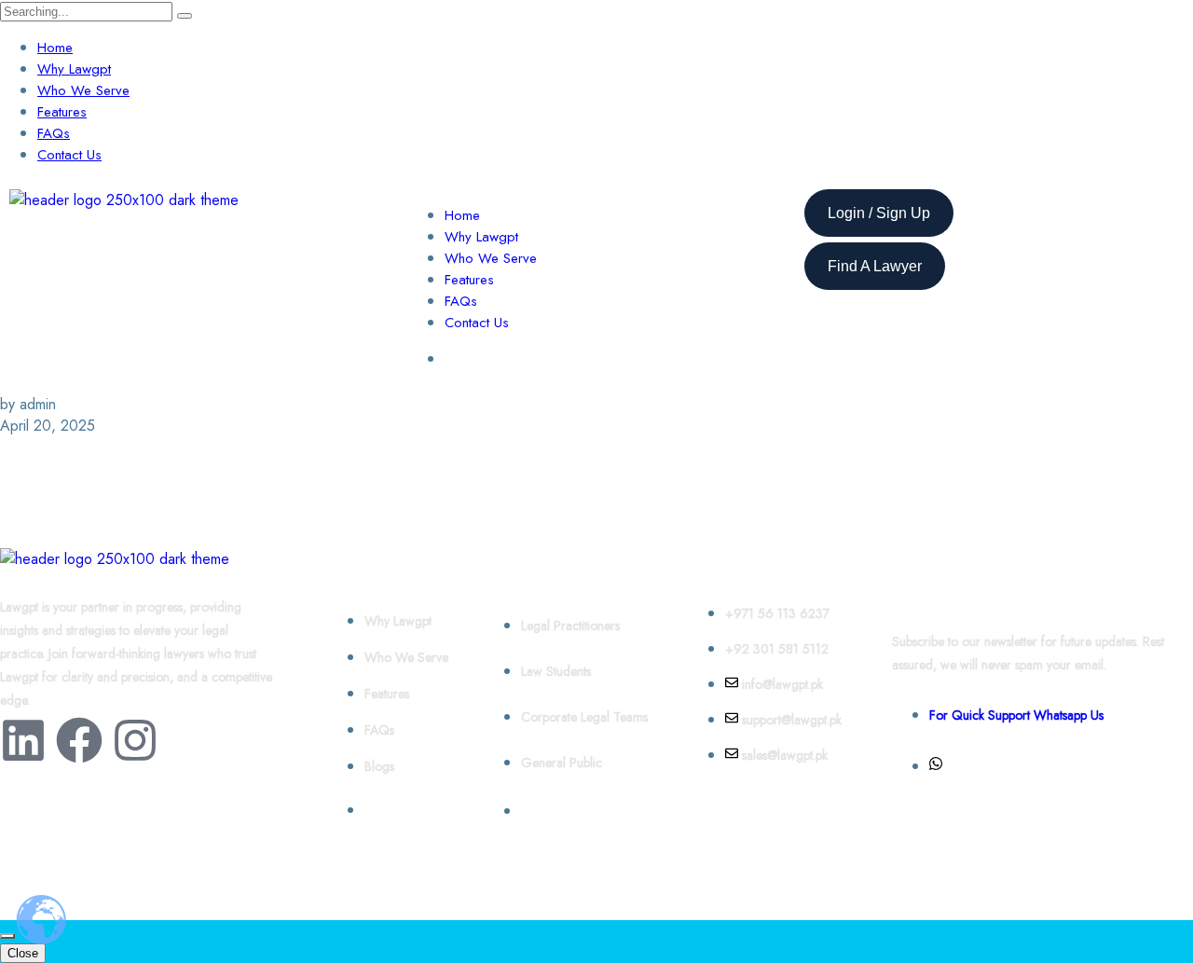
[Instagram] (135, 740)
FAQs (53, 133)
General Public (561, 762)
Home (55, 47)
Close (22, 953)
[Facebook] (79, 740)
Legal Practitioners (570, 625)
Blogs (379, 766)
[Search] (184, 16)
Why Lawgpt (74, 69)
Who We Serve (83, 90)
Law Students (556, 671)
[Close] (7, 936)
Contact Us (69, 154)
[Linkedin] (23, 740)
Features (62, 112)
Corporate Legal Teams (584, 717)
